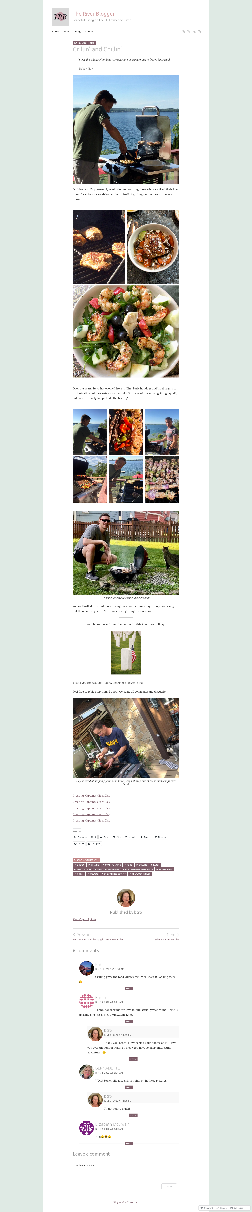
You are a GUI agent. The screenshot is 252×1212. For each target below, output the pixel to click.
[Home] (183, 29)
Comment (169, 1186)
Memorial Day (84, 869)
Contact (90, 31)
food (130, 865)
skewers (94, 874)
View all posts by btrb (84, 919)
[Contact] (199, 29)
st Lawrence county (115, 874)
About (67, 31)
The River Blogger (93, 14)
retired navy (165, 869)
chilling (95, 865)
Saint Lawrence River (88, 860)
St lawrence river (141, 874)
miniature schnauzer (108, 869)
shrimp (80, 874)
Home (55, 31)
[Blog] (193, 29)
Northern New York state (139, 869)
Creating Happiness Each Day (91, 795)
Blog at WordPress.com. (126, 1202)
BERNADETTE (107, 1068)
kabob (156, 865)
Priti (98, 964)
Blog (78, 31)
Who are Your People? (167, 936)
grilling (143, 865)
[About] (188, 29)
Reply (129, 988)
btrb (92, 43)
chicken (81, 865)
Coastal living (113, 865)
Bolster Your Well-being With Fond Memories (98, 936)
